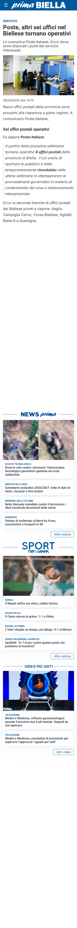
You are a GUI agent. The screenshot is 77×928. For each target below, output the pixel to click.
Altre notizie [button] (62, 534)
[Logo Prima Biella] (38, 5)
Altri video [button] (63, 752)
